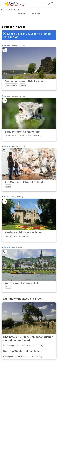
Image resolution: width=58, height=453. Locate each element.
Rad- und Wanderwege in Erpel (22, 298)
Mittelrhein (7, 45)
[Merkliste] (48, 3)
